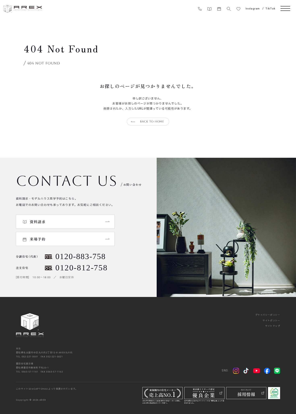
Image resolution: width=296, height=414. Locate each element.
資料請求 (38, 221)
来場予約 (38, 239)
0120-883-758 (80, 256)
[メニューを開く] (285, 8)
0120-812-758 (81, 267)
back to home (152, 121)
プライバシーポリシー (267, 315)
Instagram (253, 8)
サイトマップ (272, 326)
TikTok (270, 8)
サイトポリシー (271, 320)
